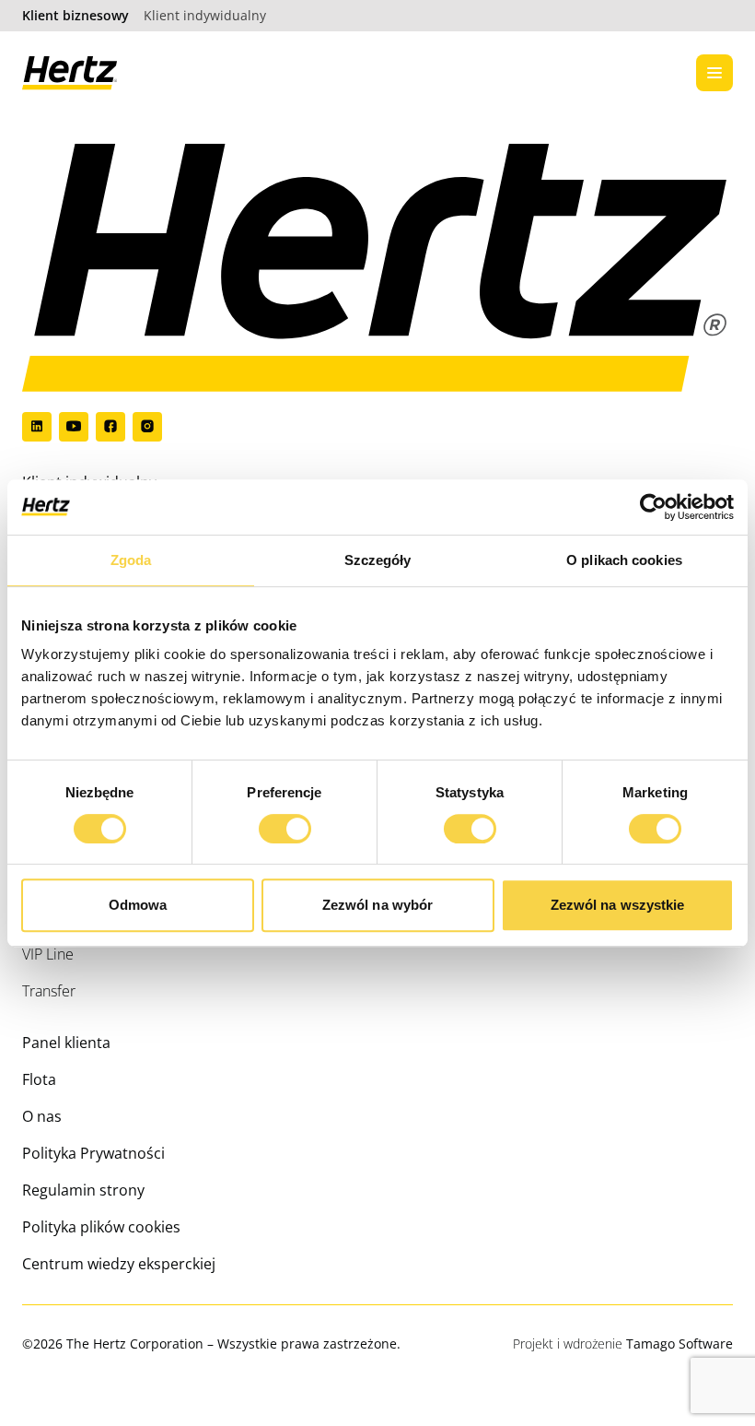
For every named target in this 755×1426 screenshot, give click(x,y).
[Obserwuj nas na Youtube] (73, 427)
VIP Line (48, 954)
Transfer (49, 991)
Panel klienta (66, 1042)
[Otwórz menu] (714, 72)
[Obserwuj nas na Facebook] (110, 427)
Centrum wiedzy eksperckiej (118, 1264)
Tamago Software (679, 1343)
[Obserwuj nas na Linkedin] (37, 427)
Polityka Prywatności (93, 1153)
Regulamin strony (83, 1190)
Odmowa (138, 905)
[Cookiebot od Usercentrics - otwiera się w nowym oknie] (653, 507)
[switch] (268, 823)
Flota (39, 1079)
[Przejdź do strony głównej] (70, 73)
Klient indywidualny (205, 15)
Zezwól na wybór (378, 905)
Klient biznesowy (75, 15)
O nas (42, 1116)
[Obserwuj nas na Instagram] (147, 427)
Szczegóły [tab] (378, 560)
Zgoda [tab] (131, 560)
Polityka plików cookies (101, 1227)
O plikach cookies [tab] (624, 560)
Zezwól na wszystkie (618, 905)
